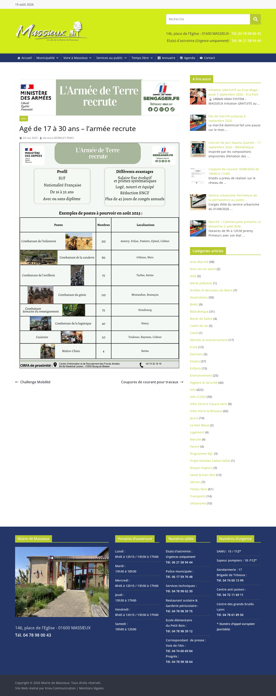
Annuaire (168, 58)
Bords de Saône (201, 319)
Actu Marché (199, 262)
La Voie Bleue (199, 425)
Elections (196, 354)
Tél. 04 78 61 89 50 (230, 615)
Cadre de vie (199, 326)
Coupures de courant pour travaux (149, 382)
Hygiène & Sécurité (203, 382)
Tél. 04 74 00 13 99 (230, 580)
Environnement (201, 375)
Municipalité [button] (45, 58)
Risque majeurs (201, 468)
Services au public (109, 58)
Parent (194, 446)
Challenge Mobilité (35, 382)
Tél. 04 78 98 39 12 (179, 631)
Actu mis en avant (203, 269)
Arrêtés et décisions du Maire (211, 290)
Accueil (27, 58)
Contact (209, 58)
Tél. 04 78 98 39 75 (179, 611)
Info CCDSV (198, 397)
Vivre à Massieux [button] (75, 58)
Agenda (189, 58)
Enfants (195, 368)
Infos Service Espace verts (208, 404)
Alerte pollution (201, 283)
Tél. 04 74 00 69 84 (179, 651)
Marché (195, 439)
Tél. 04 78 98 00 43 (246, 33)
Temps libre (140, 58)
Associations (199, 297)
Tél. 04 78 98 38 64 (179, 662)
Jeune (194, 418)
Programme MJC (201, 454)
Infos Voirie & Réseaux (206, 411)
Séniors (195, 482)
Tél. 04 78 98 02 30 (179, 591)
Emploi (195, 361)
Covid (194, 333)
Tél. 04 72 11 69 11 (230, 595)
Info (23, 118)
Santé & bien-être (202, 475)
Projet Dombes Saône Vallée (210, 461)
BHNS (194, 304)
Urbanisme (198, 503)
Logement (197, 432)
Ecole (194, 347)
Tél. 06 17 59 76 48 (179, 577)
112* (237, 551)
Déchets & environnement (209, 340)
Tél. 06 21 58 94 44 (246, 40)
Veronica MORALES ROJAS (58, 138)
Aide (193, 276)
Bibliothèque (199, 311)
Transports (198, 496)
